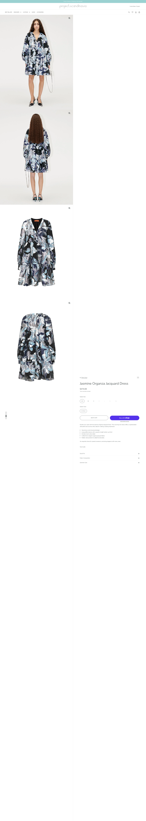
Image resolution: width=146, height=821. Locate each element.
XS (88, 401)
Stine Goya (84, 377)
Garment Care (83, 462)
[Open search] (129, 12)
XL (110, 401)
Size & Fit (82, 453)
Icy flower (83, 411)
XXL (116, 401)
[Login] (136, 12)
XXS (82, 401)
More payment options (124, 421)
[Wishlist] (132, 12)
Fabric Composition (85, 458)
